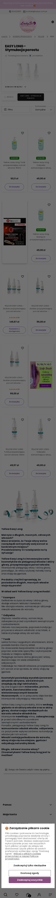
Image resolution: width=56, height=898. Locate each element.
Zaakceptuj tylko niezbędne (29, 865)
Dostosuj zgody (30, 873)
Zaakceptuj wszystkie (30, 880)
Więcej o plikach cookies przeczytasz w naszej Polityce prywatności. (23, 856)
